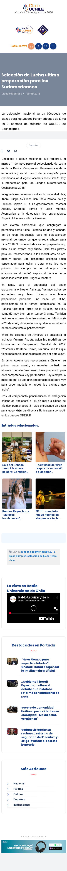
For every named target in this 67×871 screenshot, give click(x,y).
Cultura (18, 794)
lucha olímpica (17, 556)
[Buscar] (46, 46)
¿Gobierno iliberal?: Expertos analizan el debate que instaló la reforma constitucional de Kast (40, 689)
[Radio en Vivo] (31, 46)
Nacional (18, 783)
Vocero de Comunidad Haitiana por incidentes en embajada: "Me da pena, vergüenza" (40, 713)
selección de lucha (38, 556)
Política (18, 788)
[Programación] (38, 46)
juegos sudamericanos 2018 (38, 551)
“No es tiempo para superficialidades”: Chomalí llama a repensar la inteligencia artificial (40, 665)
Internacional (21, 804)
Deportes (33, 145)
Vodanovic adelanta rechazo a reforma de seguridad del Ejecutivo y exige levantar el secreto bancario (39, 737)
